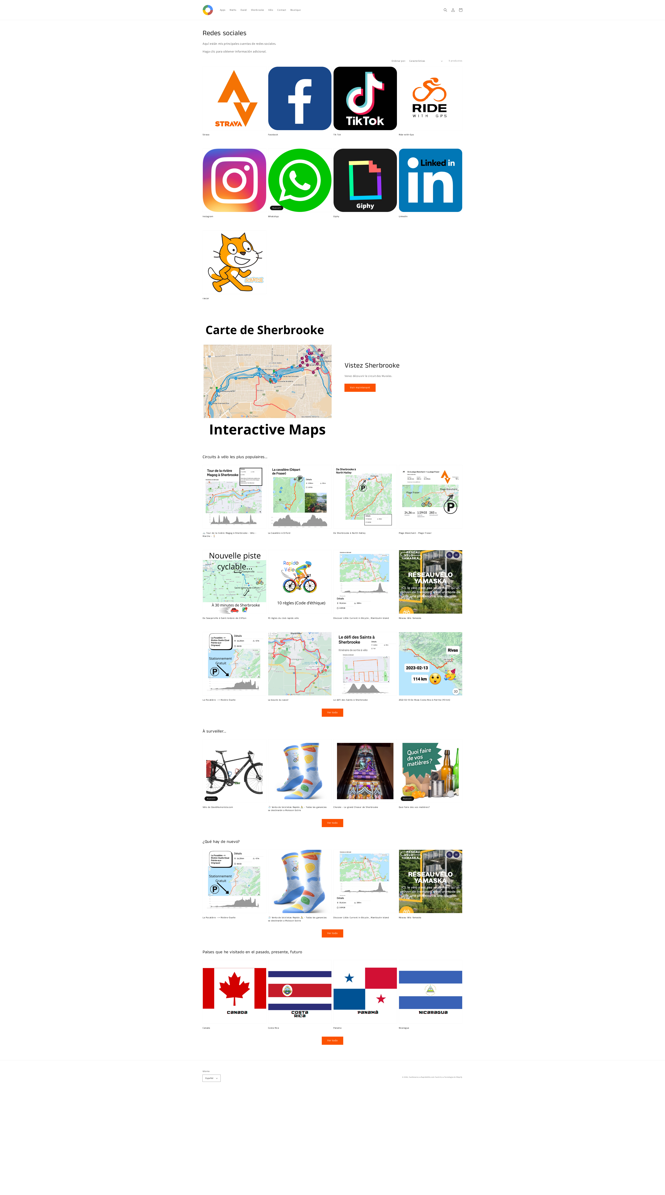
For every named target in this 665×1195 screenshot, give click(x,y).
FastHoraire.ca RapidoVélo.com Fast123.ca (426, 1077)
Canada (206, 1028)
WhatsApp (273, 216)
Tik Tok (337, 134)
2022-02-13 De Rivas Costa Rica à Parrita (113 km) (424, 700)
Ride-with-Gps (406, 134)
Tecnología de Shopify (453, 1077)
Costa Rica (273, 1028)
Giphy (336, 216)
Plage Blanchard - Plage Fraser (415, 533)
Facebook (273, 134)
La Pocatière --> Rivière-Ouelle (219, 700)
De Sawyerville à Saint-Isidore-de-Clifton (224, 618)
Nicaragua (404, 1028)
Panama (337, 1028)
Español (209, 1078)
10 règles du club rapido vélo (283, 618)
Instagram (208, 216)
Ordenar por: (399, 60)
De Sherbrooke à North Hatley (349, 533)
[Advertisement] (104, 1143)
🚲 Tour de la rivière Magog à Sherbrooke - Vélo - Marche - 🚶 (229, 535)
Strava (206, 134)
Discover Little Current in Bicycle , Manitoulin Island (361, 618)
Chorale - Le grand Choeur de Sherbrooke (355, 807)
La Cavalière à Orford (279, 533)
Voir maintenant (360, 387)
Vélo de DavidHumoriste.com (218, 807)
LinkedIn (403, 216)
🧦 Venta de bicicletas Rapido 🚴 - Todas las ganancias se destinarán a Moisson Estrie (297, 809)
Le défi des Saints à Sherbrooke (350, 700)
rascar (206, 298)
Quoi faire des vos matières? (414, 807)
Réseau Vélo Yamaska (410, 618)
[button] (445, 10)
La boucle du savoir (278, 700)
